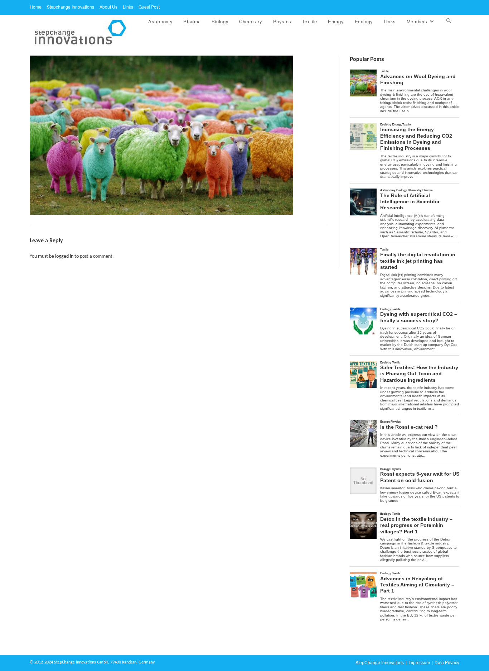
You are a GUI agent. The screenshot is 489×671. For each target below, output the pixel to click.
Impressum (419, 662)
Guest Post (149, 7)
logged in (64, 256)
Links (128, 7)
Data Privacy (447, 662)
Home (36, 7)
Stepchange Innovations (70, 7)
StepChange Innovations (379, 662)
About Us (108, 7)
